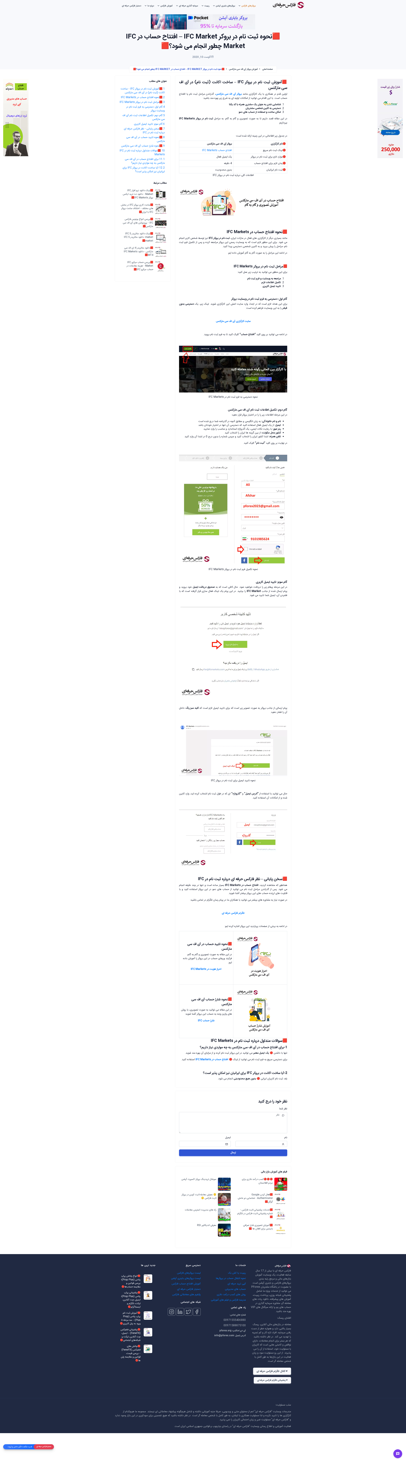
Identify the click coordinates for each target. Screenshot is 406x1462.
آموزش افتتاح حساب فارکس (186, 1284)
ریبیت (207, 6)
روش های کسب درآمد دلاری (231, 1294)
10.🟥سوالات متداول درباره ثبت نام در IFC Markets (142, 153)
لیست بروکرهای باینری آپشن (186, 1278)
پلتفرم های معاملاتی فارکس (186, 1294)
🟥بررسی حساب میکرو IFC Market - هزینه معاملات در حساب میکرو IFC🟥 (140, 266)
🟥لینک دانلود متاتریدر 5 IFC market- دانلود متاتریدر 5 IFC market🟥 (138, 237)
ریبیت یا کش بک (237, 1273)
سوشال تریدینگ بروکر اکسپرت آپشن (198, 1179)
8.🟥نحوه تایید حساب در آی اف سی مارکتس (145, 139)
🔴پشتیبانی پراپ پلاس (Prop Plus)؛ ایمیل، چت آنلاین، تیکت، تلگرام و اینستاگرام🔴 (131, 1300)
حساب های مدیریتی (235, 1289)
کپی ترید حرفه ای (237, 1284)
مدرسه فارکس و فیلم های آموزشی (228, 1300)
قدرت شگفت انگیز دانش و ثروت (20, 1446)
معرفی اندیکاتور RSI (206, 1225)
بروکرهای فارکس (248, 6)
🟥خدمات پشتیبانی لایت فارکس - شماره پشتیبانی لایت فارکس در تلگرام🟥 (255, 1213)
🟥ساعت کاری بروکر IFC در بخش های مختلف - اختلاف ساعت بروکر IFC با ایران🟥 (137, 208)
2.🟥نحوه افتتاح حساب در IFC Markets (143, 97)
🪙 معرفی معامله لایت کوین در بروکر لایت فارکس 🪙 (199, 1196)
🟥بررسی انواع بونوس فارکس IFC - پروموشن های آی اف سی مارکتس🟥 (138, 223)
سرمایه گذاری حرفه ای (188, 6)
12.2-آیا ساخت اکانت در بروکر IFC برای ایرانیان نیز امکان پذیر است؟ (144, 170)
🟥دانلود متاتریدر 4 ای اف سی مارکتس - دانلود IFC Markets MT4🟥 (138, 251)
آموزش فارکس (166, 6)
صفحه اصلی (267, 69)
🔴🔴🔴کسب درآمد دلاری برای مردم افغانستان (257, 1181)
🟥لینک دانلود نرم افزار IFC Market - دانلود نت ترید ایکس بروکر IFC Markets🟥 (138, 194)
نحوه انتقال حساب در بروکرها (231, 1278)
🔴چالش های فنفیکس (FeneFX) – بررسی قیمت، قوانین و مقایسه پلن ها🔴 (131, 1354)
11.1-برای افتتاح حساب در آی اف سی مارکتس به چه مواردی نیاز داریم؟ (145, 161)
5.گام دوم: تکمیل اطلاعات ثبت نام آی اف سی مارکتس (143, 117)
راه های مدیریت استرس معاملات (200, 1210)
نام (285, 1138)
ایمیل (228, 1138)
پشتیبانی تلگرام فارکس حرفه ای (271, 1380)
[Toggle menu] (397, 1453)
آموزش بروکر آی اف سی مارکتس (243, 69)
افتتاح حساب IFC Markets (217, 150)
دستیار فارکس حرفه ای (131, 6)
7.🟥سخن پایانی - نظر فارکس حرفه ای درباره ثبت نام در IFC (144, 131)
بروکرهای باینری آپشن (225, 6)
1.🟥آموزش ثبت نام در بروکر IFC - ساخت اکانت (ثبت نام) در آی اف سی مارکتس (143, 91)
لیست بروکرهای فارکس (189, 1273)
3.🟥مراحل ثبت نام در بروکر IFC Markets (142, 102)
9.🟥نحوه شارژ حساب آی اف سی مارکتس (143, 146)
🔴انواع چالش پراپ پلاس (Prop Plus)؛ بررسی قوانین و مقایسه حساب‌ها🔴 (131, 1281)
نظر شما (283, 1109)
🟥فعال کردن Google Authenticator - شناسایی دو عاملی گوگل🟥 (255, 1198)
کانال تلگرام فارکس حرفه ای (270, 1371)
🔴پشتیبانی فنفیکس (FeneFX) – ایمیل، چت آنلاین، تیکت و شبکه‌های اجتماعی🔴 (130, 1335)
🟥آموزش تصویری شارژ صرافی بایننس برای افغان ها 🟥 (258, 1227)
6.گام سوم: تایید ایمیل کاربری (149, 124)
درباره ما (150, 6)
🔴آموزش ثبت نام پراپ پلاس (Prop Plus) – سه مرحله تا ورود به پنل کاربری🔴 (130, 1318)
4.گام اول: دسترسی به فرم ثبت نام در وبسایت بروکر (145, 109)
